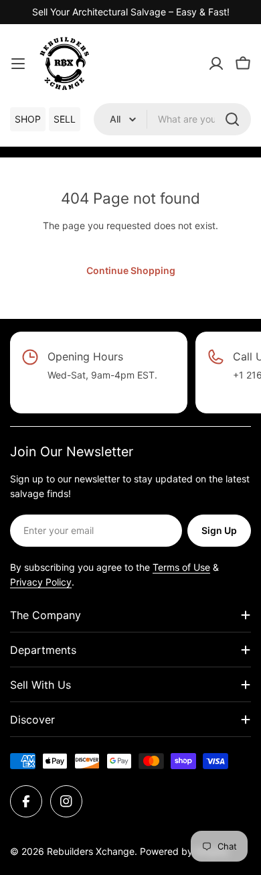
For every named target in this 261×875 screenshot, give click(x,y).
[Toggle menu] (18, 64)
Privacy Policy (41, 582)
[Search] (232, 119)
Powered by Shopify (184, 851)
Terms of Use (181, 567)
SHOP (28, 119)
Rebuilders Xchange (91, 851)
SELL (65, 119)
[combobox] (172, 119)
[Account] (216, 64)
